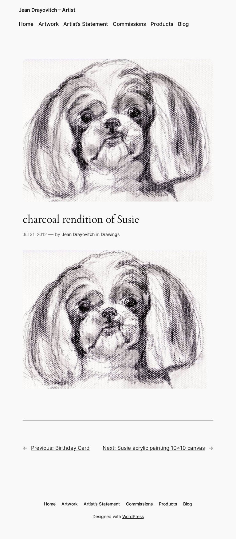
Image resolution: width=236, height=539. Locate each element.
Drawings (110, 234)
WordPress (133, 516)
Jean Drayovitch (78, 234)
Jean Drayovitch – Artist (47, 10)
